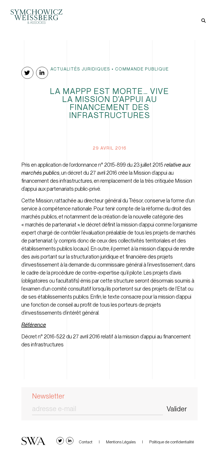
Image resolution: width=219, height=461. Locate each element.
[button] (159, 11)
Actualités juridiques (80, 69)
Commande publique (142, 69)
